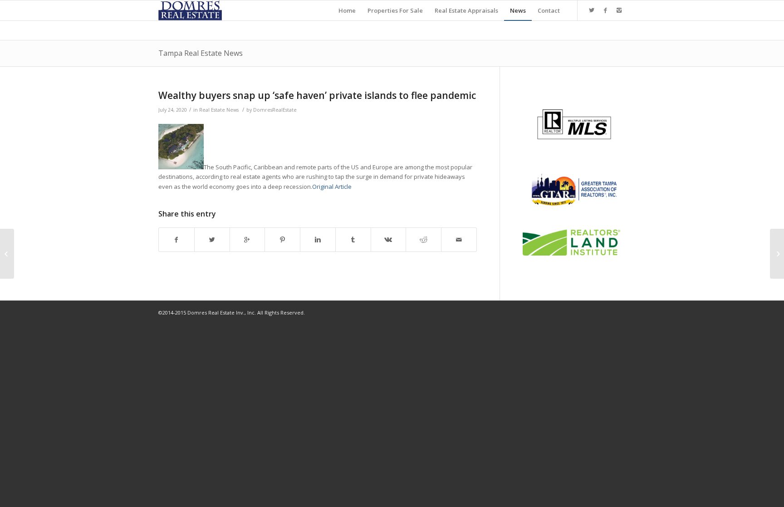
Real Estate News (219, 110)
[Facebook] (605, 10)
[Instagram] (619, 10)
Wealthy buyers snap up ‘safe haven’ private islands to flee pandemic (317, 95)
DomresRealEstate (275, 110)
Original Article (332, 186)
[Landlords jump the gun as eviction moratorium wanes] (7, 254)
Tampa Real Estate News (200, 53)
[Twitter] (591, 10)
